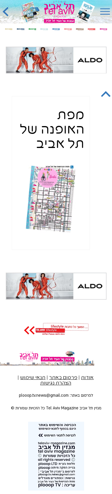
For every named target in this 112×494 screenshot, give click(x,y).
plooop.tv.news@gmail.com (44, 395)
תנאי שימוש (32, 377)
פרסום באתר (63, 377)
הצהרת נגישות (55, 383)
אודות (87, 377)
